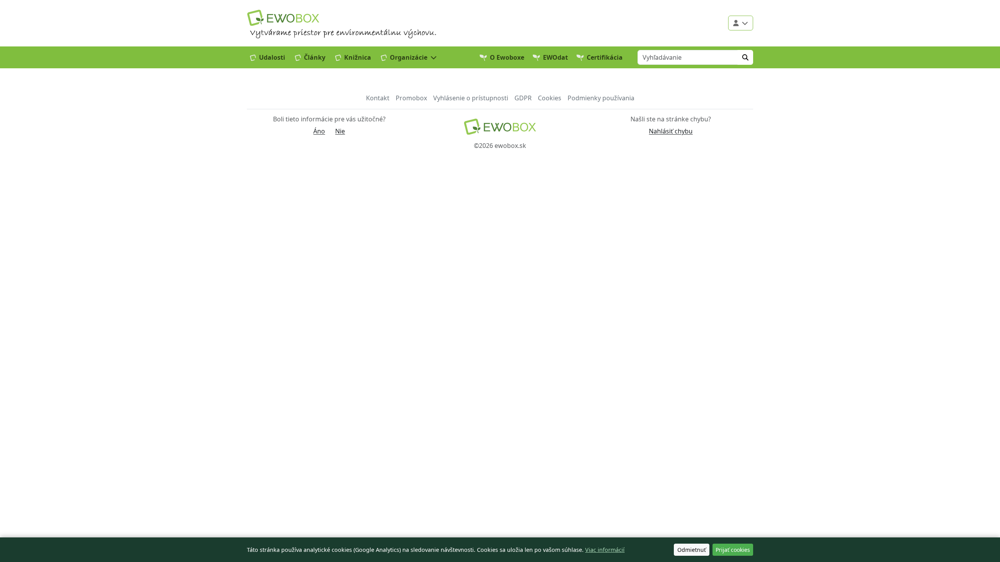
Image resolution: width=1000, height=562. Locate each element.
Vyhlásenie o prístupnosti (470, 98)
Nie (340, 131)
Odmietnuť (691, 549)
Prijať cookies (733, 549)
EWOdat (555, 57)
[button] (409, 57)
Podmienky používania (601, 98)
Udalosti (272, 57)
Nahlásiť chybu (671, 131)
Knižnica (357, 57)
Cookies (549, 98)
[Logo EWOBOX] (283, 17)
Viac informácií (605, 549)
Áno (319, 131)
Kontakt (377, 98)
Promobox (411, 98)
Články (314, 57)
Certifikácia (605, 57)
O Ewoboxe (507, 57)
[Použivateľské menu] (740, 23)
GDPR (523, 98)
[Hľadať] (745, 57)
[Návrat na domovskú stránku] (500, 126)
